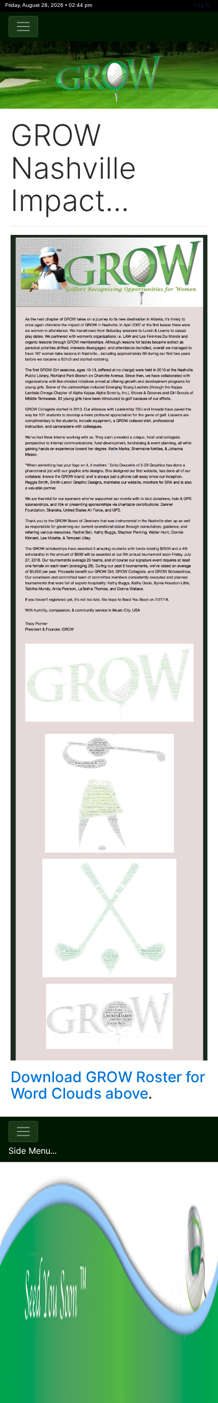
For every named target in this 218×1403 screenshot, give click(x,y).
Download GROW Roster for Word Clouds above (108, 1085)
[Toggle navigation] (23, 26)
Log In (202, 5)
